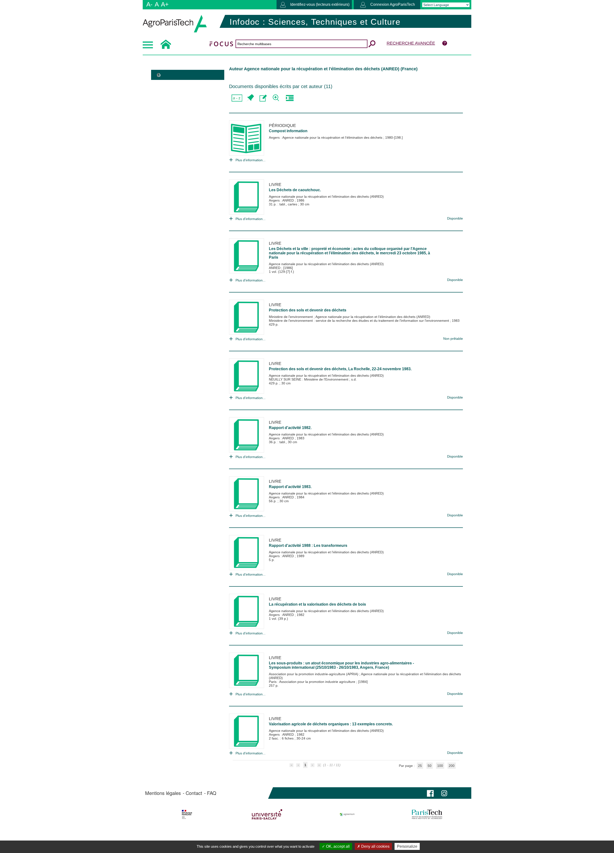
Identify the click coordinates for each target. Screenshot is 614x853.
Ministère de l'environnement (291, 317)
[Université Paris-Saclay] (267, 814)
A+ (165, 4)
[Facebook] (430, 793)
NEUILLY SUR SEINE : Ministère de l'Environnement (309, 379)
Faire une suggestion (263, 98)
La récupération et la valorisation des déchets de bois (317, 604)
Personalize (407, 846)
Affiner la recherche (276, 98)
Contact (194, 793)
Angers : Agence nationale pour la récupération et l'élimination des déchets (326, 137)
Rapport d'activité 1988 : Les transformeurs (308, 545)
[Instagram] (444, 793)
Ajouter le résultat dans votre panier (250, 98)
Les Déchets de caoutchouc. (295, 190)
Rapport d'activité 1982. (290, 428)
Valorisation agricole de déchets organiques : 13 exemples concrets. (331, 724)
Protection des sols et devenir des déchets (307, 310)
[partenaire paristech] (427, 814)
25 (420, 766)
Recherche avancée (411, 43)
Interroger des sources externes (289, 98)
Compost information (288, 131)
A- (149, 4)
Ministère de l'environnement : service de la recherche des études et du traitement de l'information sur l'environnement (359, 320)
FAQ (211, 793)
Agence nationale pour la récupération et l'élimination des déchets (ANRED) (326, 196)
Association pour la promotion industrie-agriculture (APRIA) (314, 674)
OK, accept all (337, 846)
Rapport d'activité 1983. (290, 487)
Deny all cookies (375, 846)
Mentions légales (163, 793)
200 (452, 766)
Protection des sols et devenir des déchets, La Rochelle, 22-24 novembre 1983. (340, 369)
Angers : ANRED (282, 200)
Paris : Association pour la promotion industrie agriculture (312, 682)
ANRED (275, 268)
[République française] (187, 814)
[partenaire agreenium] (347, 814)
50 (429, 766)
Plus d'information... (251, 160)
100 (440, 766)
